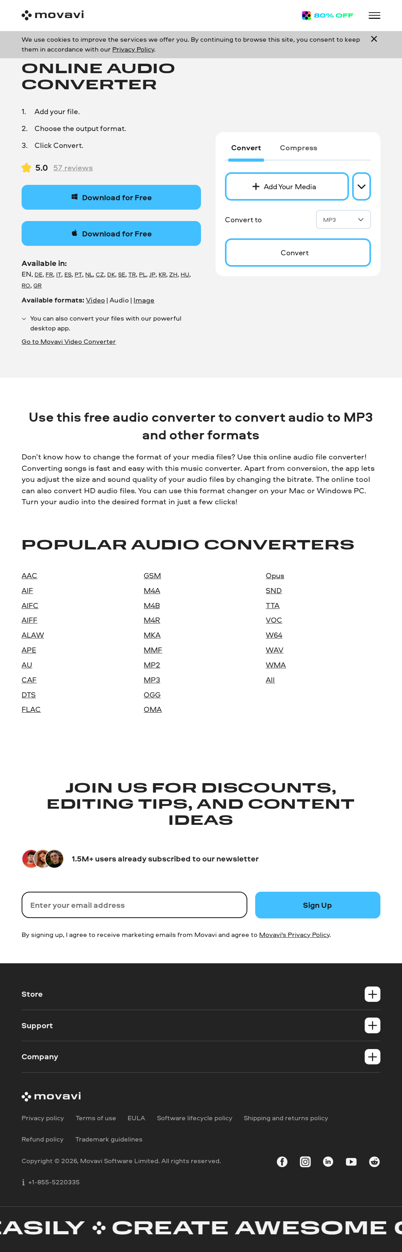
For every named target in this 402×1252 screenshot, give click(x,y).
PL (142, 274)
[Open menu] (374, 15)
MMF (153, 650)
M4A (152, 590)
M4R (152, 620)
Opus (275, 575)
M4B (152, 605)
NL (89, 274)
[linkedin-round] (328, 1163)
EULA (136, 1117)
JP (152, 274)
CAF (29, 680)
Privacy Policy (133, 48)
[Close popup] (374, 44)
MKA (152, 635)
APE (29, 650)
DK (111, 274)
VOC (274, 620)
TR (132, 274)
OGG (152, 695)
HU (185, 274)
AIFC (30, 605)
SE (121, 274)
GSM (152, 575)
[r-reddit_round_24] (374, 1163)
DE (38, 274)
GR (37, 285)
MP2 (152, 665)
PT (78, 274)
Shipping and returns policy (286, 1117)
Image (143, 300)
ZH (173, 274)
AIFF (29, 620)
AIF (27, 590)
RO (26, 285)
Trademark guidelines (109, 1138)
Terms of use (96, 1117)
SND (274, 590)
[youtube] (351, 1163)
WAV (274, 650)
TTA (273, 605)
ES (67, 274)
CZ (100, 274)
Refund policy (43, 1138)
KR (162, 274)
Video (95, 300)
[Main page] (53, 15)
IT (58, 274)
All (270, 680)
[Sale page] (327, 15)
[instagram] (305, 1163)
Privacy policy (43, 1117)
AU (27, 665)
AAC (29, 575)
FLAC (31, 709)
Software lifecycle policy (194, 1117)
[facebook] (282, 1163)
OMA (153, 709)
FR (49, 274)
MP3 (329, 220)
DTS (29, 695)
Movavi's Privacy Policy (294, 934)
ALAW (33, 635)
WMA (276, 665)
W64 (274, 635)
